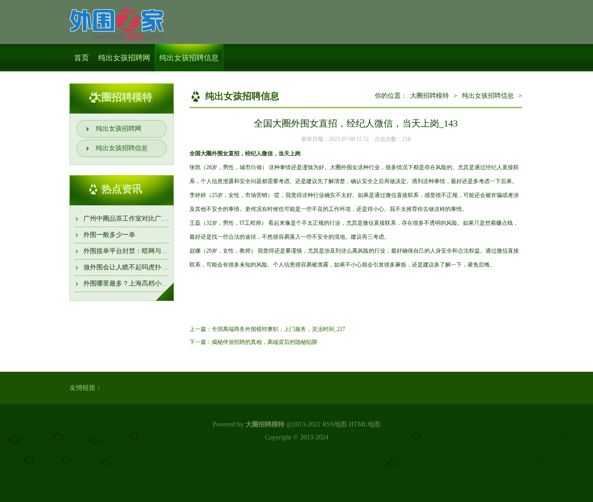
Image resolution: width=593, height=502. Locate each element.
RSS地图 (334, 424)
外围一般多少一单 (109, 234)
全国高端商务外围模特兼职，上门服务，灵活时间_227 (278, 329)
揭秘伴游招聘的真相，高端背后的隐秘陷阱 (264, 342)
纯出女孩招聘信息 (189, 58)
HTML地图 (364, 424)
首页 (81, 58)
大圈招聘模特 (429, 95)
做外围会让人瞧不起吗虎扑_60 (127, 267)
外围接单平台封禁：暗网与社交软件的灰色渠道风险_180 (164, 251)
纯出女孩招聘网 (124, 58)
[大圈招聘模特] (116, 23)
